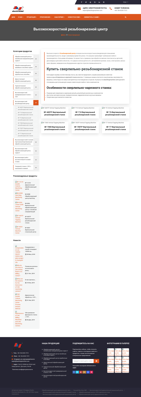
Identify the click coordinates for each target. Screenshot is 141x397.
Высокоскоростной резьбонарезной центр (22, 102)
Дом (13, 17)
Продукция (31, 17)
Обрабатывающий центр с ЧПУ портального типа (94, 392)
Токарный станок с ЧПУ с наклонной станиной (23, 167)
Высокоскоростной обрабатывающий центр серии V (23, 151)
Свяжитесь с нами (91, 17)
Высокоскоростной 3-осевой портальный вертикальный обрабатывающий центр (24, 142)
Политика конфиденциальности (22, 369)
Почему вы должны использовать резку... (31, 268)
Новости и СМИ (74, 17)
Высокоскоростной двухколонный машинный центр (106, 390)
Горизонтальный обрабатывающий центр (23, 87)
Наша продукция (74, 35)
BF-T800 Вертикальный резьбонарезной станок (25, 124)
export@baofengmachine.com (20, 361)
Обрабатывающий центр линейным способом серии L (24, 66)
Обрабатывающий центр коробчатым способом (23, 73)
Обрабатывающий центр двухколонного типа (56, 390)
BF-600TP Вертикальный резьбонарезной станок (25, 108)
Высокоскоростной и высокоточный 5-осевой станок (22, 159)
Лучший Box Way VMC (80, 390)
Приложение (45, 17)
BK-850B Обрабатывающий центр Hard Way (31, 196)
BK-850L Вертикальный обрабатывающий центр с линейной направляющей (31, 207)
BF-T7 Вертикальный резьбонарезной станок (25, 134)
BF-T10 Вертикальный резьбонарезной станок (25, 113)
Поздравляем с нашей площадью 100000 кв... (31, 249)
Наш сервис (59, 17)
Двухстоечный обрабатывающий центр (23, 80)
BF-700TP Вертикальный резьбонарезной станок (25, 129)
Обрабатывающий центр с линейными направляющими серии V (24, 58)
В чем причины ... (30, 280)
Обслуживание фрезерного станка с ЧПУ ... (31, 315)
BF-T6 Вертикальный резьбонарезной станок (25, 119)
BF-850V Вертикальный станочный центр (30, 230)
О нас (20, 17)
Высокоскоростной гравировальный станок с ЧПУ (23, 95)
